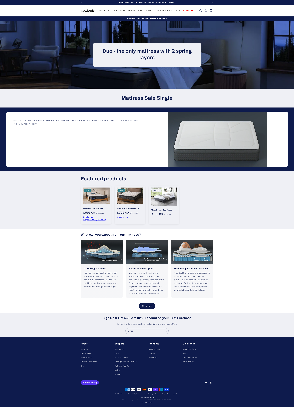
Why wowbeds (86, 353)
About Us (84, 349)
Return (117, 374)
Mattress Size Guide (123, 366)
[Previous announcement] (81, 2)
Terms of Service (190, 357)
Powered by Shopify (134, 393)
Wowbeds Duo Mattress (93, 208)
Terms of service (173, 394)
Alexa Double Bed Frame (161, 210)
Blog (83, 366)
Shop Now (147, 306)
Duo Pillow (153, 357)
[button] (105, 10)
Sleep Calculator (189, 349)
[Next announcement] (212, 2)
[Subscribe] (166, 331)
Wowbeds (124, 393)
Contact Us (119, 349)
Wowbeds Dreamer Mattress (129, 208)
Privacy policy (160, 394)
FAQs (117, 353)
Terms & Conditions (89, 362)
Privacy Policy (86, 357)
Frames (152, 353)
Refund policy (188, 362)
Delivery (118, 370)
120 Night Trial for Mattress (126, 362)
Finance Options (121, 357)
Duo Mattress (154, 349)
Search (186, 353)
